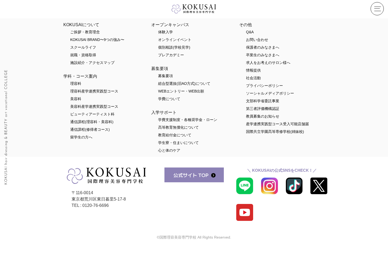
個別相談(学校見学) (174, 47)
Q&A (250, 32)
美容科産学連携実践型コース (94, 106)
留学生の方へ (81, 137)
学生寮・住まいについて (178, 143)
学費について (169, 99)
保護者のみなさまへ (262, 47)
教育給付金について (174, 135)
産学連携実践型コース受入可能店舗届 (277, 124)
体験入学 (165, 32)
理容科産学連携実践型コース (94, 91)
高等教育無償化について (178, 127)
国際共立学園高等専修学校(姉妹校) (275, 131)
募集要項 (165, 76)
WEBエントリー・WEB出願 (181, 91)
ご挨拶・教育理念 (85, 32)
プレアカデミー (171, 55)
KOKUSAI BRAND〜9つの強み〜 (97, 40)
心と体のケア (169, 150)
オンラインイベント (174, 40)
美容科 (75, 99)
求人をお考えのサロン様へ (268, 62)
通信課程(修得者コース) (90, 129)
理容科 (75, 83)
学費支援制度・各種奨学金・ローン (187, 120)
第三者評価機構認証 (262, 108)
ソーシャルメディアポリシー (270, 93)
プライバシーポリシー (264, 85)
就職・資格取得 (83, 55)
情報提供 (253, 70)
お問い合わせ (257, 40)
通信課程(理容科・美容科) (91, 122)
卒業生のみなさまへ (262, 55)
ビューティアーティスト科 (92, 114)
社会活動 (253, 78)
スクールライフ (83, 47)
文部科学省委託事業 (262, 101)
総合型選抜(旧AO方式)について (184, 83)
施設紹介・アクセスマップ (92, 62)
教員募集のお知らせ (262, 116)
